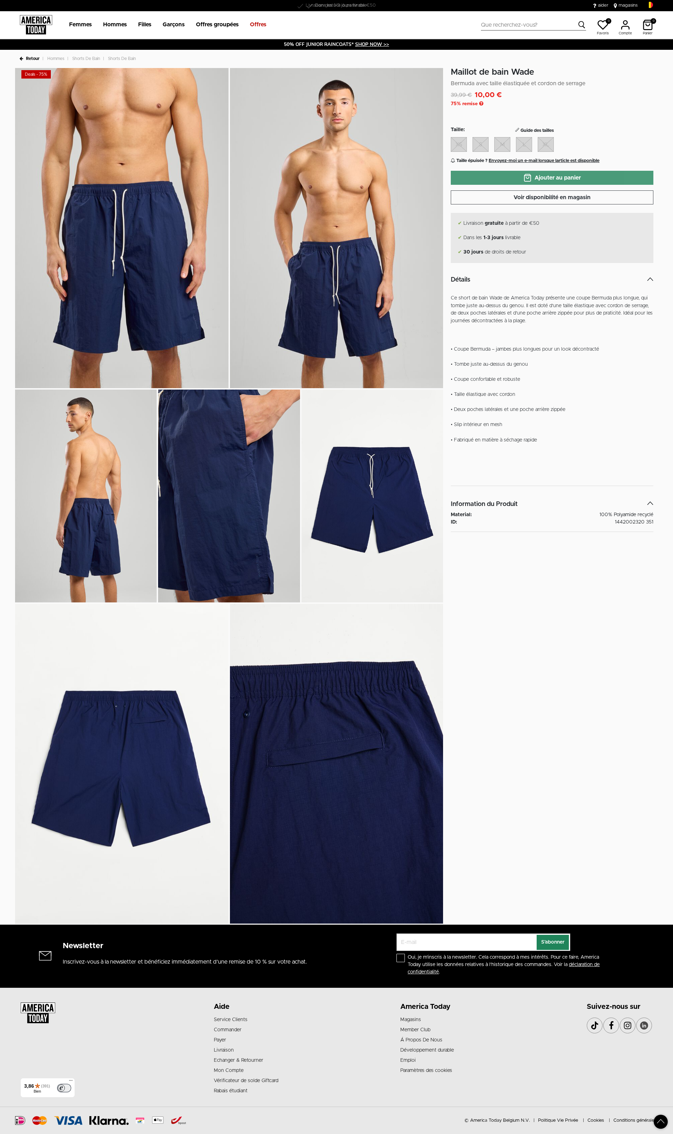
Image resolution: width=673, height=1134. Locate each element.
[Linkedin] (644, 1025)
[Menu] (71, 1082)
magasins (628, 5)
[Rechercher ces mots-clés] (582, 25)
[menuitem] (77, 25)
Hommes (55, 58)
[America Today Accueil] (36, 25)
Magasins (410, 1019)
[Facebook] (611, 1025)
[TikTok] (595, 1025)
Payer (220, 1040)
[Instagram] (627, 1025)
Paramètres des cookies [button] (426, 1070)
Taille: (458, 129)
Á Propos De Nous (421, 1040)
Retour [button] (33, 58)
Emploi (408, 1060)
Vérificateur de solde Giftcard (246, 1080)
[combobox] (533, 25)
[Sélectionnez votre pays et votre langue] (650, 5)
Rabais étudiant (230, 1090)
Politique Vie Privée (558, 1120)
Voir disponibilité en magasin (552, 197)
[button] (80, 25)
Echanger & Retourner (238, 1060)
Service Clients (230, 1019)
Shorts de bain (86, 58)
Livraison (224, 1050)
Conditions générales (634, 1120)
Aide (222, 1006)
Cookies (595, 1120)
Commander (228, 1029)
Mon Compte (229, 1070)
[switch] (64, 1088)
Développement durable (427, 1050)
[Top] (661, 1122)
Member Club (415, 1029)
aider (603, 5)
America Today (425, 1006)
